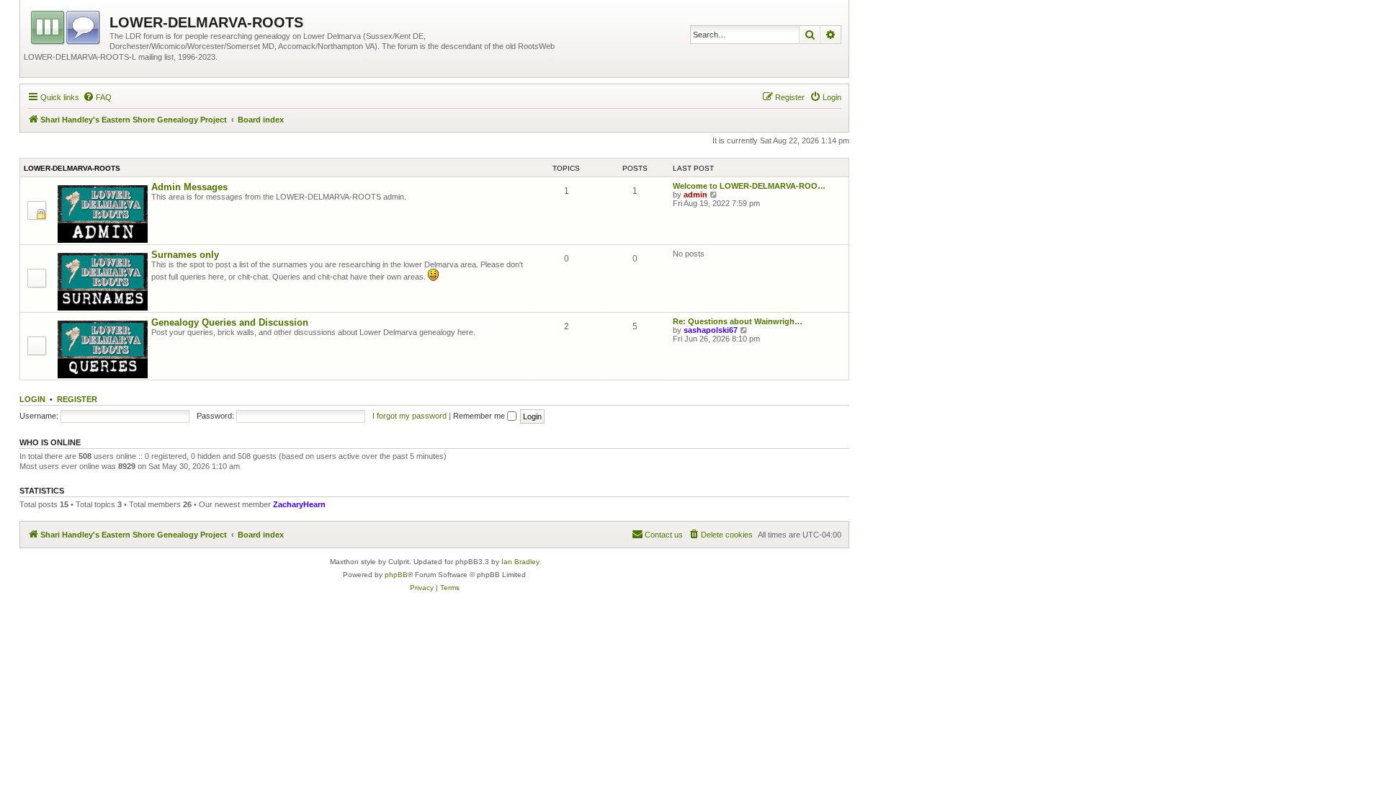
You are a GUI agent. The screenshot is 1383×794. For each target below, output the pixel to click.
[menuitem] (97, 97)
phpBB (396, 575)
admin (695, 194)
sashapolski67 (711, 330)
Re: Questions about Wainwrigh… (737, 321)
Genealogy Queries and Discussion (229, 322)
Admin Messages (189, 187)
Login (32, 399)
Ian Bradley (520, 562)
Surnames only (185, 254)
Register (77, 399)
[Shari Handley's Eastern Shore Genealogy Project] (66, 25)
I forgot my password (409, 415)
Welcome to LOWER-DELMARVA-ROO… (749, 186)
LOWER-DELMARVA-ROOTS (72, 168)
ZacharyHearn (299, 504)
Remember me (480, 415)
